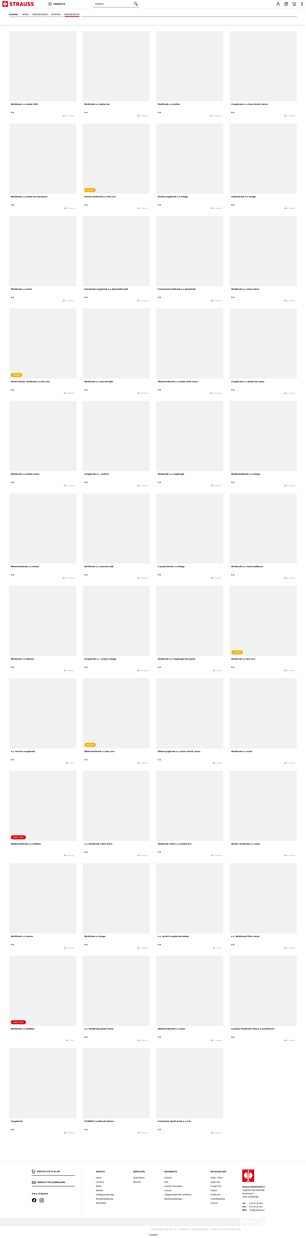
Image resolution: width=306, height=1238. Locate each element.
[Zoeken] (135, 4)
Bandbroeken (72, 14)
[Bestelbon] (286, 4)
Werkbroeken (40, 14)
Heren (25, 14)
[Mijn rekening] (278, 4)
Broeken (56, 14)
